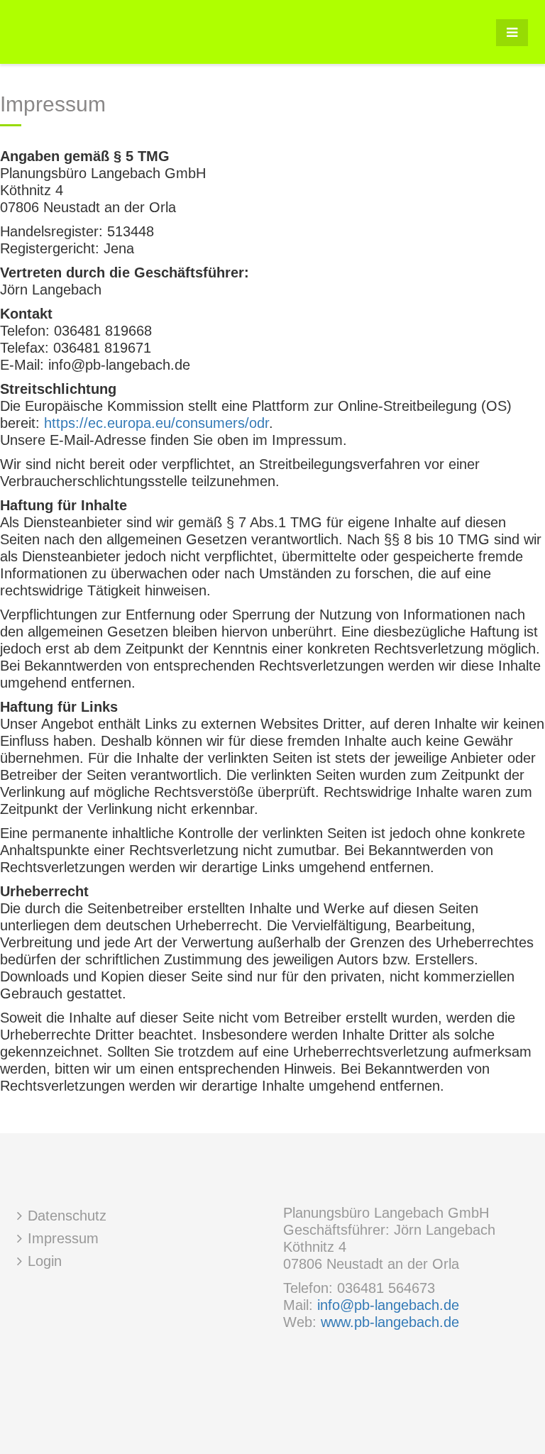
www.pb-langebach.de (390, 1322)
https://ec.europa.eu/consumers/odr (156, 423)
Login (45, 1261)
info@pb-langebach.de (388, 1305)
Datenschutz (67, 1215)
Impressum (63, 1238)
